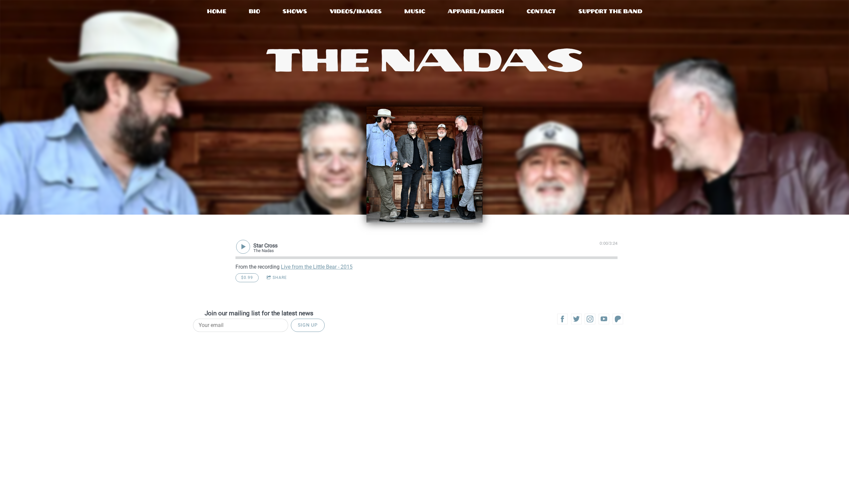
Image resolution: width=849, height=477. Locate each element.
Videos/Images (356, 11)
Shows (295, 11)
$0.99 (247, 277)
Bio (254, 11)
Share (280, 277)
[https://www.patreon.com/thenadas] (618, 319)
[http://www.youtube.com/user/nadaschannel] (604, 319)
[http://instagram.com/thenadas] (590, 319)
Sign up (308, 325)
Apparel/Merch (476, 11)
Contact (541, 11)
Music (414, 11)
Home (216, 11)
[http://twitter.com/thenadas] (576, 319)
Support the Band (610, 11)
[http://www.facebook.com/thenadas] (562, 319)
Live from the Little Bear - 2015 (317, 267)
